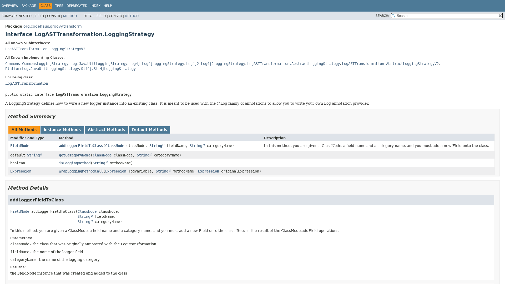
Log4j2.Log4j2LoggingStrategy (215, 64)
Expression (20, 171)
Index (95, 6)
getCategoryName (74, 155)
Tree (59, 6)
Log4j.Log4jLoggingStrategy (156, 64)
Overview (10, 6)
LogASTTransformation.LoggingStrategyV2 (45, 49)
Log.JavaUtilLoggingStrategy (98, 64)
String (155, 146)
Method (70, 16)
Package (29, 6)
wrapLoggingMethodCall (81, 171)
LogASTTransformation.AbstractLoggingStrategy (293, 64)
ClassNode (114, 146)
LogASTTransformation (26, 83)
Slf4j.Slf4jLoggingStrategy (108, 69)
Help (108, 6)
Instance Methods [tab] (62, 130)
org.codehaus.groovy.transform (52, 26)
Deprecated (77, 6)
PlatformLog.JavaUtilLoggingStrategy (42, 69)
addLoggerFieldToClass (81, 146)
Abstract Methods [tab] (106, 130)
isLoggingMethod (74, 163)
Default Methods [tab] (149, 130)
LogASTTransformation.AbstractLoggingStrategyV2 (390, 64)
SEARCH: (382, 16)
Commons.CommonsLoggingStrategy (36, 64)
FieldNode (19, 146)
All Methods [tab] (24, 130)
